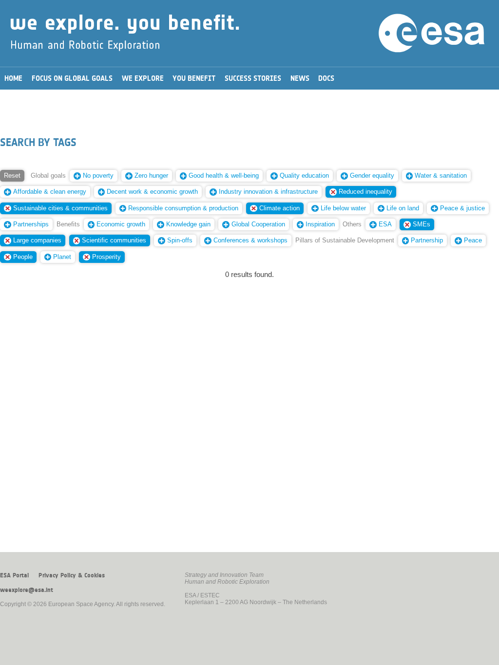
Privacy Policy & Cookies (71, 575)
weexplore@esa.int (26, 590)
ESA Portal (14, 575)
